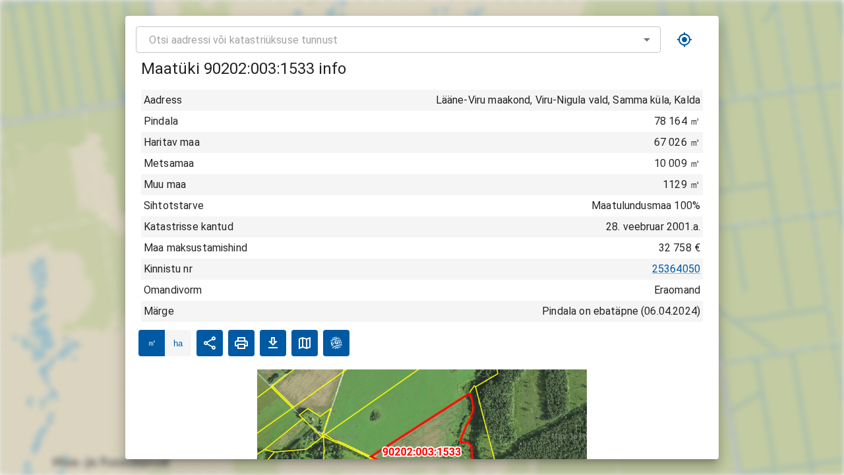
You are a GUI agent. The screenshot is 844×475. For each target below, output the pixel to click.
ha (178, 343)
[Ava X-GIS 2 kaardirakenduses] (336, 343)
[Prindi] (241, 343)
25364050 (676, 269)
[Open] (647, 39)
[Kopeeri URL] (209, 343)
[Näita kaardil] (304, 343)
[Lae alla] (273, 343)
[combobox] (398, 39)
